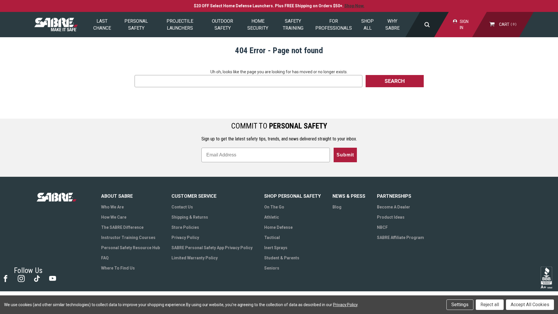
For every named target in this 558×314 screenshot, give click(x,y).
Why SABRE (392, 24)
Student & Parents (281, 258)
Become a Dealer (393, 207)
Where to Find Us (118, 268)
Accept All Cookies (530, 304)
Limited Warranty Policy (194, 258)
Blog (336, 207)
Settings (459, 304)
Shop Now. (354, 5)
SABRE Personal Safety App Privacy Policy (212, 247)
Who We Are (112, 207)
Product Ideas (391, 217)
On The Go (274, 207)
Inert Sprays (275, 247)
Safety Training (293, 24)
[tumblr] (36, 278)
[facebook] (5, 278)
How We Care (113, 217)
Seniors (271, 268)
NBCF (382, 227)
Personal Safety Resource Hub (130, 247)
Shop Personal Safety (292, 196)
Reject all (489, 304)
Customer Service (194, 196)
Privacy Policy (185, 237)
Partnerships (394, 196)
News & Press (348, 196)
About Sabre (117, 196)
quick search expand (427, 24)
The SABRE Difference (122, 227)
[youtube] (52, 278)
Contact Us (182, 207)
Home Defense (278, 227)
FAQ (105, 258)
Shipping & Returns (189, 217)
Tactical (272, 237)
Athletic (271, 217)
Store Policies (185, 227)
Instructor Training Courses (128, 237)
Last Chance (102, 24)
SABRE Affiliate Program (400, 237)
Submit (345, 154)
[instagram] (21, 278)
